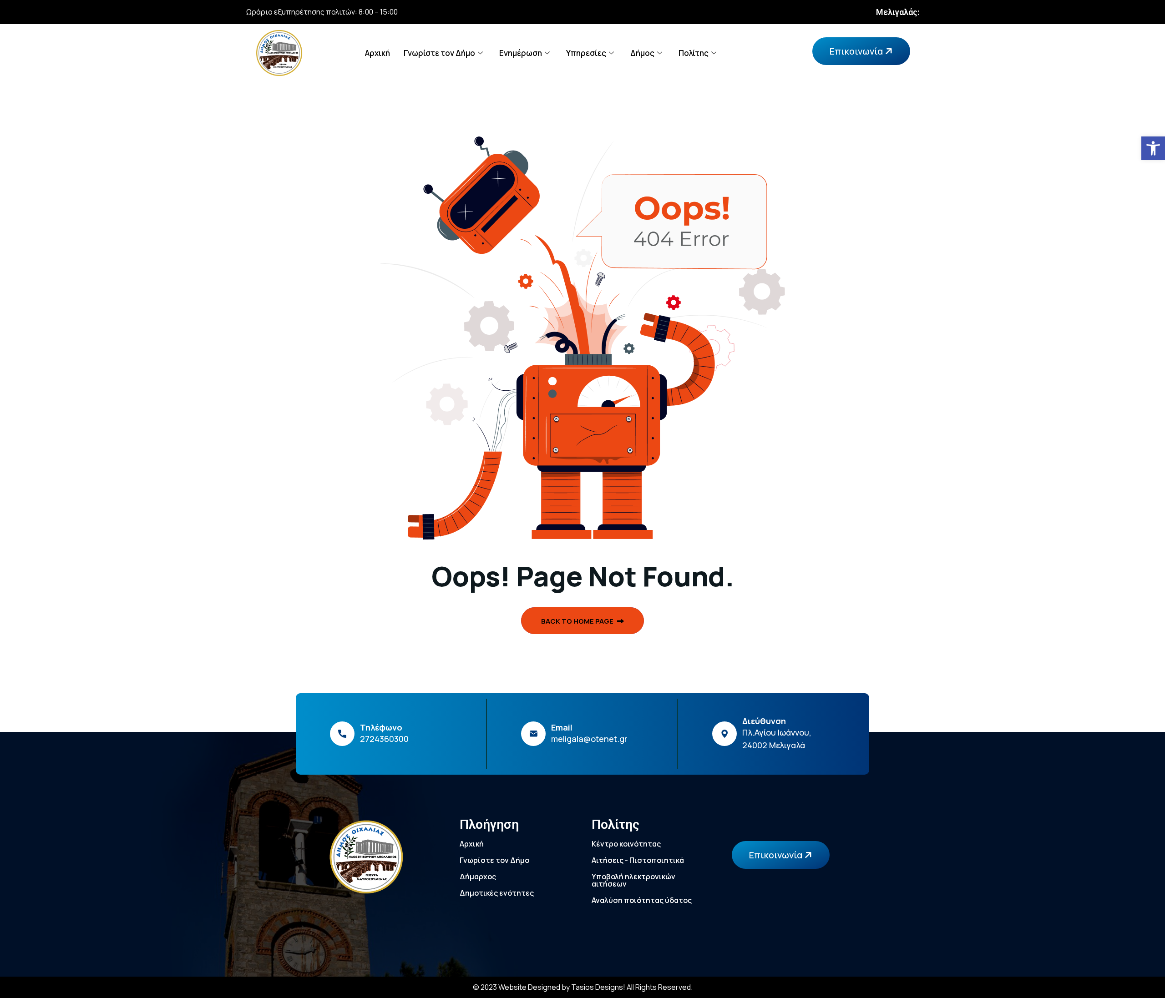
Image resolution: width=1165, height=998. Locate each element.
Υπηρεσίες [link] (586, 53)
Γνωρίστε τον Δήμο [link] (439, 53)
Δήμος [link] (642, 53)
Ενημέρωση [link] (520, 53)
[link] (1153, 148)
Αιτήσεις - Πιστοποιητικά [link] (638, 860)
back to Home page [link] (578, 621)
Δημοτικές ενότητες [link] (497, 893)
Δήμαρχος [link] (478, 877)
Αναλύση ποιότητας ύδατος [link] (642, 900)
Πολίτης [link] (694, 53)
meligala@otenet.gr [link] (589, 738)
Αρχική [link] (377, 53)
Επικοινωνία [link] (857, 51)
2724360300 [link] (384, 738)
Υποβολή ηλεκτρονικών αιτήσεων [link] (633, 880)
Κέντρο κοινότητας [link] (626, 844)
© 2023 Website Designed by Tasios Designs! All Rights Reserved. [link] (583, 987)
